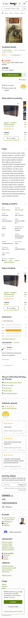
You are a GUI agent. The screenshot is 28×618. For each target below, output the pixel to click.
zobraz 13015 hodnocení (9, 408)
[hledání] (24, 8)
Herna (3, 588)
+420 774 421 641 (9, 517)
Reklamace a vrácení (8, 547)
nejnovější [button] (16, 342)
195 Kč (11, 70)
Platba (10, 544)
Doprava (4, 544)
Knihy (6, 13)
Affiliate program (7, 575)
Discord (6, 523)
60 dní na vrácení (9, 385)
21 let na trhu (7, 388)
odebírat (21, 484)
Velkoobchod (6, 571)
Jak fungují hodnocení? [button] (8, 339)
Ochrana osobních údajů (9, 568)
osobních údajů (22, 490)
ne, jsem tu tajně (13, 606)
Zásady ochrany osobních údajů (13, 611)
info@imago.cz (8, 521)
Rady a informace (7, 569)
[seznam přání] (24, 75)
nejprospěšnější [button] (7, 342)
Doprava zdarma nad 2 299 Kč (13, 382)
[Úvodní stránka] (2, 13)
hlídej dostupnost (13, 75)
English (6, 557)
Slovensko (7, 555)
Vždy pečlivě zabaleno (10, 393)
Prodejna (4, 586)
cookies (18, 591)
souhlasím (13, 602)
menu (6, 4)
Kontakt (4, 584)
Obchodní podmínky (8, 566)
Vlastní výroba (8, 390)
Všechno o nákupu (7, 542)
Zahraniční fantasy (9, 262)
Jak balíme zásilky (7, 546)
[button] (14, 98)
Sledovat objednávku (8, 549)
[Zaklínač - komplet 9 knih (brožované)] (11, 121)
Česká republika (8, 553)
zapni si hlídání (6, 62)
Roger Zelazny (8, 50)
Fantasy (16, 13)
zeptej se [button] (23, 79)
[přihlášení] (19, 4)
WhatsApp (7, 525)
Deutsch (6, 559)
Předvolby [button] (12, 597)
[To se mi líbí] (24, 359)
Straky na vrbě (19, 209)
